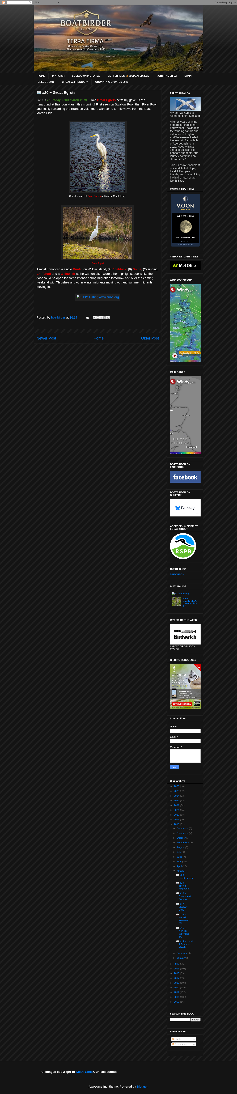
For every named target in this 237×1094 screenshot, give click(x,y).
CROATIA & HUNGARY (75, 81)
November (183, 833)
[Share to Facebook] (104, 317)
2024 (177, 795)
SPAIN (188, 75)
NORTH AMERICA (166, 75)
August (181, 847)
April (179, 866)
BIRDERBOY (177, 574)
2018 (177, 824)
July (179, 852)
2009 (177, 1001)
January (181, 957)
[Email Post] (87, 317)
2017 (177, 963)
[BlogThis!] (98, 317)
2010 (177, 997)
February (182, 953)
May (179, 861)
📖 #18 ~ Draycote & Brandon (183, 896)
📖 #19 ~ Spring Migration (182, 885)
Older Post (150, 338)
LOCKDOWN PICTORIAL (86, 75)
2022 (177, 805)
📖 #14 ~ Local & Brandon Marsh (184, 944)
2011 (177, 992)
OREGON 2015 (45, 81)
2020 (177, 814)
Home (99, 338)
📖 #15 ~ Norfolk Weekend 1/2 (182, 932)
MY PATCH (58, 75)
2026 (177, 786)
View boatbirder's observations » (190, 602)
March (180, 871)
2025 (177, 791)
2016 (177, 968)
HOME (41, 75)
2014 (177, 978)
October (181, 837)
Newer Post (46, 338)
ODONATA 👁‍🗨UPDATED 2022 (111, 81)
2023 (177, 800)
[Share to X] (101, 317)
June (180, 856)
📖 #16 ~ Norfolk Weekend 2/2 (182, 919)
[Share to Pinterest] (108, 317)
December (183, 828)
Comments (180, 1044)
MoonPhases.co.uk (185, 244)
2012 (177, 987)
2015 (177, 973)
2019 (177, 819)
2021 (177, 810)
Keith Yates (84, 1072)
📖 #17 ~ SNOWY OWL (182, 906)
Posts (177, 1039)
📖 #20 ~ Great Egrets (184, 876)
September (183, 842)
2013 (177, 982)
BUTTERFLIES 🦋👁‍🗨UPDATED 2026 (128, 75)
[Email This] (94, 317)
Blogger (142, 1086)
